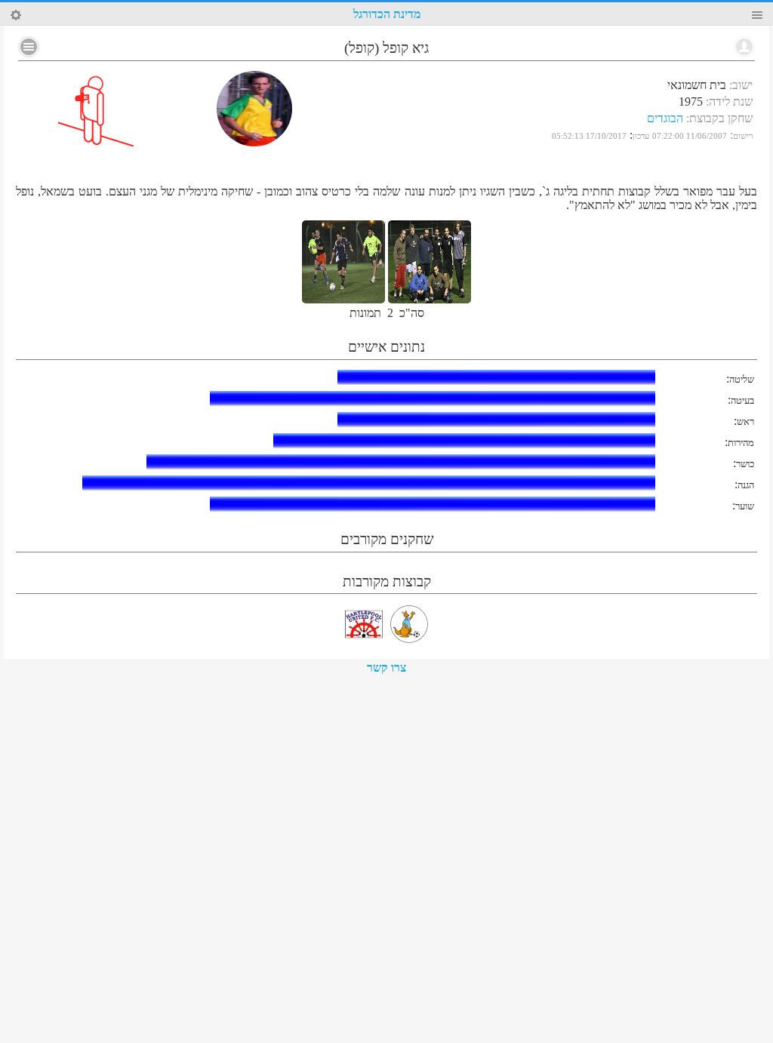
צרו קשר (386, 667)
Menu (757, 15)
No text (28, 46)
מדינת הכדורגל (386, 14)
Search (16, 15)
